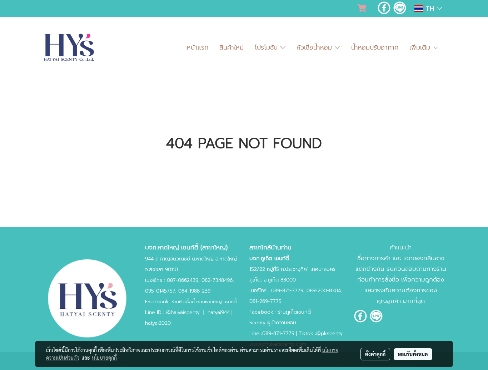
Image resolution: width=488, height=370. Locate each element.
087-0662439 (182, 280)
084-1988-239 (194, 291)
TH (430, 9)
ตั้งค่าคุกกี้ (375, 354)
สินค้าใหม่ (231, 47)
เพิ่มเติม (421, 47)
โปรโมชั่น (267, 47)
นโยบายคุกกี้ (104, 357)
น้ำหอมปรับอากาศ (374, 47)
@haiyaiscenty (183, 312)
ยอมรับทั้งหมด (413, 354)
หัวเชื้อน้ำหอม (315, 47)
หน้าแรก (197, 47)
